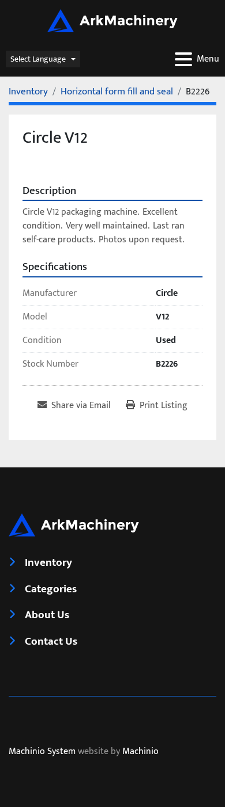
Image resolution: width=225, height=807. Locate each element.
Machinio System (42, 751)
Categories (51, 589)
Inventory (48, 562)
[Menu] (183, 59)
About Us (47, 615)
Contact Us (51, 641)
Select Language (38, 59)
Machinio (140, 751)
